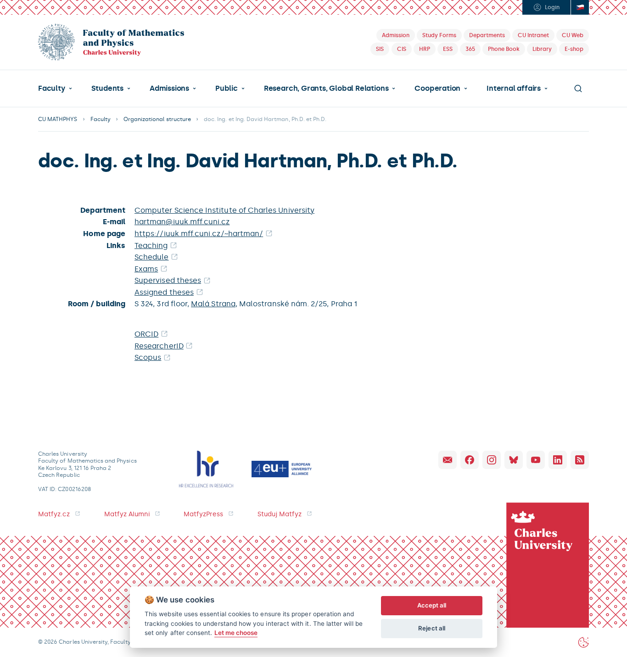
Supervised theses (167, 280)
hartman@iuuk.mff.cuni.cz (182, 221)
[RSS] (580, 460)
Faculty (51, 88)
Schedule (151, 257)
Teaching (151, 245)
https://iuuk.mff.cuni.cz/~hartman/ (198, 233)
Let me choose (236, 632)
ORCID (146, 334)
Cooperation (437, 88)
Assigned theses (164, 292)
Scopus (147, 357)
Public (226, 88)
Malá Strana (213, 303)
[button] (55, 88)
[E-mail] (447, 460)
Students (107, 88)
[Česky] (580, 7)
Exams (146, 269)
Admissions (169, 88)
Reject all (431, 628)
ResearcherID (159, 346)
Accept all (432, 605)
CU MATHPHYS (58, 119)
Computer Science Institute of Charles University (224, 210)
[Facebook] (469, 460)
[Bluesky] (513, 460)
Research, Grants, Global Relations (326, 88)
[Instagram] (491, 460)
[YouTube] (535, 460)
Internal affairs (514, 88)
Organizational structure (157, 119)
